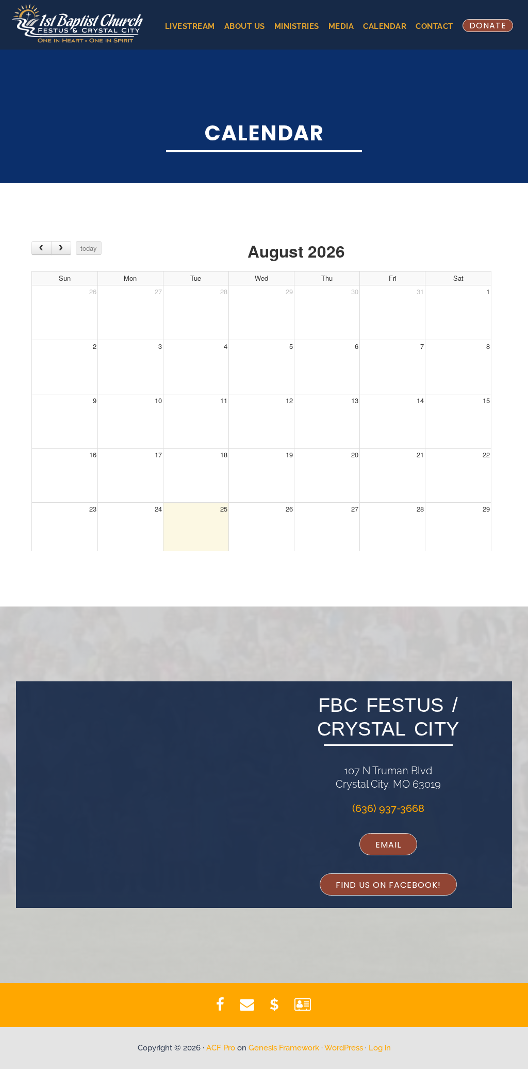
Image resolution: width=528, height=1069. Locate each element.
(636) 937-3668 (388, 808)
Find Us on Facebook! (388, 885)
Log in (380, 1047)
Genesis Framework (284, 1047)
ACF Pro (220, 1047)
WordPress (343, 1047)
